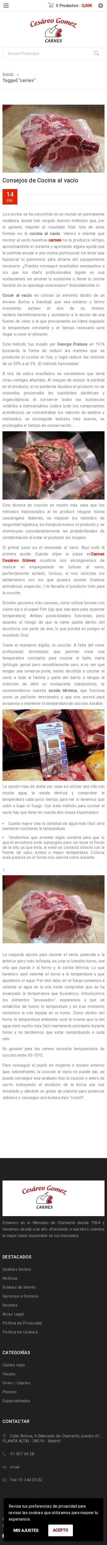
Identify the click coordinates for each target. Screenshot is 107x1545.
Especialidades (16, 1400)
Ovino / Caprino (16, 1383)
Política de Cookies (20, 1332)
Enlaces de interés (19, 1287)
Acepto (60, 1530)
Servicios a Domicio (20, 1296)
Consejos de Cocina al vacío (40, 180)
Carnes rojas (13, 1365)
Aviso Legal (13, 1314)
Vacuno (9, 1374)
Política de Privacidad (22, 1323)
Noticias (9, 1278)
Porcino (9, 1392)
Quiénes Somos (16, 1269)
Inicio (8, 74)
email (14, 1467)
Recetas (9, 1305)
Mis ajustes (26, 1530)
